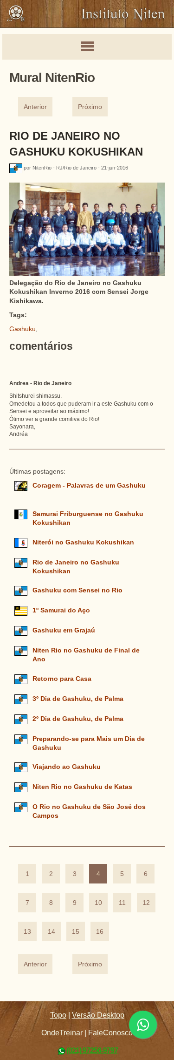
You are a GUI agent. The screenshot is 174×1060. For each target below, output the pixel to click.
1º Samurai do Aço (61, 610)
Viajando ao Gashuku (66, 766)
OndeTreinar (62, 1033)
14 (51, 931)
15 (75, 931)
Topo (58, 1015)
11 (122, 902)
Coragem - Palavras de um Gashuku (89, 485)
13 (27, 931)
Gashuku (22, 329)
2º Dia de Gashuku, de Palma (77, 718)
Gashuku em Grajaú (63, 630)
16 (99, 931)
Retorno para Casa (61, 678)
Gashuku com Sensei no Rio (77, 590)
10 (98, 902)
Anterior (35, 106)
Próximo (90, 106)
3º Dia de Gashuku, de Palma (77, 698)
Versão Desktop (98, 1015)
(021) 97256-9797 (92, 1050)
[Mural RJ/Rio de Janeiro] (16, 168)
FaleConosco (110, 1033)
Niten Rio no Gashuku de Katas (82, 786)
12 (146, 902)
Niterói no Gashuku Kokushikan (83, 542)
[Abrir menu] (87, 47)
